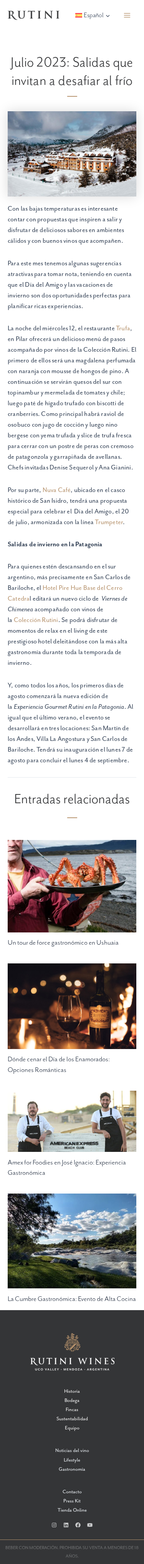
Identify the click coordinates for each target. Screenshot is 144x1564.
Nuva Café (57, 490)
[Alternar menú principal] (127, 15)
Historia (72, 1391)
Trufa (123, 328)
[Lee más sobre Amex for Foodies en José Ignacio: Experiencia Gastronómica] (72, 1121)
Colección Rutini (36, 620)
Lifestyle (72, 1460)
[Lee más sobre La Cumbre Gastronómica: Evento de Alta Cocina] (72, 1241)
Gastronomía (72, 1469)
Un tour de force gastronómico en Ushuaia (63, 943)
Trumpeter (109, 522)
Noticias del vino (72, 1451)
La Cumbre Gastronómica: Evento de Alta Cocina (72, 1299)
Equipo (72, 1428)
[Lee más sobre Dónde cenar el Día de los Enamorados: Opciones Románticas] (72, 1006)
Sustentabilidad (72, 1419)
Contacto (72, 1492)
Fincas (72, 1410)
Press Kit (72, 1501)
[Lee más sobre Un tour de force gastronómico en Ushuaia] (72, 885)
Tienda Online (72, 1510)
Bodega (72, 1400)
